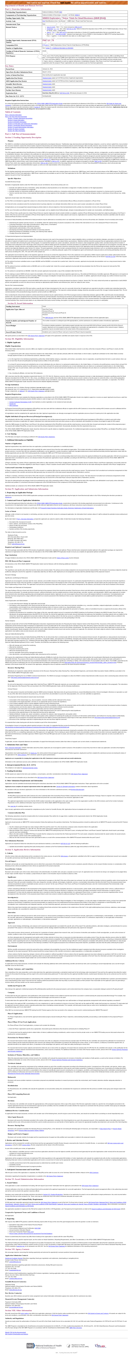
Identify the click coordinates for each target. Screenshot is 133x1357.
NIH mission (64, 856)
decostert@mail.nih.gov (16, 1307)
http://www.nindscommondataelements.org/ (107, 717)
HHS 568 (37, 1228)
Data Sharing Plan (105, 1129)
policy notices (25, 1313)
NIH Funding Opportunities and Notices (16, 1334)
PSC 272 (30, 1232)
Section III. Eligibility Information (65, 786)
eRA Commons (22, 755)
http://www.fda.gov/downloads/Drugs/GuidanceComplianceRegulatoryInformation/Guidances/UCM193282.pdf (37, 727)
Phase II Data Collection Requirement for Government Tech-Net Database (30, 1233)
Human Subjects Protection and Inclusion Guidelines (67, 1060)
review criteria (26, 1145)
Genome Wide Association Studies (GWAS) (31, 1130)
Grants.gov (34, 753)
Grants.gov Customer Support (13, 1258)
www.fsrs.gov (21, 1246)
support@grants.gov (15, 1262)
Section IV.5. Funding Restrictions (53, 1194)
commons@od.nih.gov (15, 1278)
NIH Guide (65, 2)
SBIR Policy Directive (76, 1328)
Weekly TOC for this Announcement (15, 1332)
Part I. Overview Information (13, 747)
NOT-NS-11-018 (110, 256)
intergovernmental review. (30, 768)
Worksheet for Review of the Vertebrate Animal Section (24, 1073)
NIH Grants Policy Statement (79, 774)
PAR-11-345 (98, 161)
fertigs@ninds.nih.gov (15, 1290)
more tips (13, 806)
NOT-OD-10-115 (65, 843)
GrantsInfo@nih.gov (15, 1270)
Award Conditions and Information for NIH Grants (19, 1206)
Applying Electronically (77, 789)
